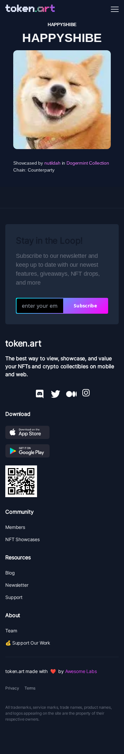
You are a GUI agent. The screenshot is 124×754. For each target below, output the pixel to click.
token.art (23, 343)
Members (15, 527)
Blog (10, 572)
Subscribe (85, 305)
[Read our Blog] (71, 392)
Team (11, 630)
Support (13, 597)
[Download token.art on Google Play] (62, 450)
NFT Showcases (22, 539)
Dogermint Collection (87, 163)
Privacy (12, 688)
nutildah (52, 163)
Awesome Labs (81, 671)
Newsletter (16, 585)
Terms (29, 688)
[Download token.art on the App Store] (62, 432)
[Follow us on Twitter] (55, 392)
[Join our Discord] (40, 392)
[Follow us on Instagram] (86, 392)
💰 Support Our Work (27, 643)
